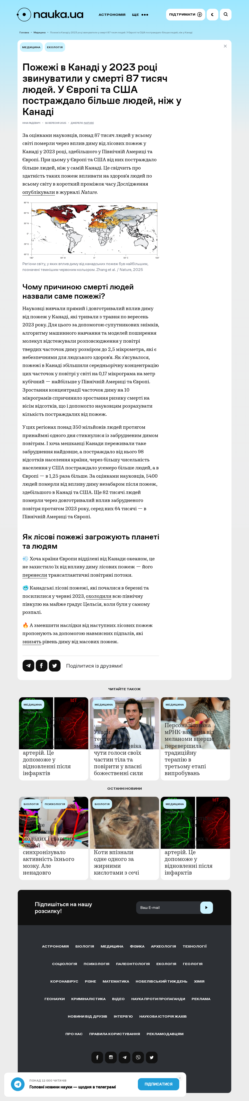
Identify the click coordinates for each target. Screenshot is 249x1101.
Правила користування (114, 1034)
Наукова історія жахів (163, 1016)
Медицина (39, 32)
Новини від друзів (87, 1016)
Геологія (193, 964)
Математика (116, 981)
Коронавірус (64, 981)
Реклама (201, 999)
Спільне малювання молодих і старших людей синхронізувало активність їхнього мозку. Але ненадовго (48, 849)
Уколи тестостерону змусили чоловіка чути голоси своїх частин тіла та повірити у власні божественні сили (118, 753)
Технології (195, 946)
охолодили (98, 596)
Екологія (55, 47)
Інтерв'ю (123, 1016)
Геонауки (54, 999)
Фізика (137, 946)
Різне (90, 981)
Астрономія (112, 15)
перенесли (34, 575)
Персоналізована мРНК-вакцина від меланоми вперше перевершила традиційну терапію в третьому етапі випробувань (189, 749)
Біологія (84, 946)
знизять (31, 641)
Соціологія (64, 964)
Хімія (199, 981)
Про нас (74, 1034)
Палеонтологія (133, 964)
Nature (89, 123)
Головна (24, 32)
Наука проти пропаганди (158, 999)
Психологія (96, 964)
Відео (118, 999)
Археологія (163, 946)
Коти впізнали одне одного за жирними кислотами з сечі (116, 862)
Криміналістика (88, 999)
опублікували (38, 192)
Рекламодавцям (165, 1034)
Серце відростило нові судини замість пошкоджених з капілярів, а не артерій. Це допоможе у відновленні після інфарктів (47, 746)
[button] (185, 14)
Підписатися (158, 1084)
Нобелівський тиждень (161, 981)
